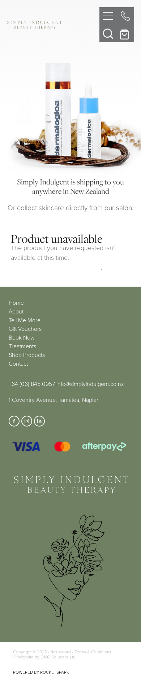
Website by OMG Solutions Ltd (47, 657)
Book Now (22, 337)
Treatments (22, 346)
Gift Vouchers (25, 329)
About (16, 311)
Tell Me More (24, 320)
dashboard (61, 652)
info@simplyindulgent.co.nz (90, 384)
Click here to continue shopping (56, 267)
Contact (18, 363)
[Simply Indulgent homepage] (53, 25)
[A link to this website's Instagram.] (26, 421)
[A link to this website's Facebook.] (14, 421)
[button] (108, 33)
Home (16, 303)
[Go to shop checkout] (125, 33)
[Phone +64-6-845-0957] (125, 16)
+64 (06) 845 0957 (32, 384)
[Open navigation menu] (108, 16)
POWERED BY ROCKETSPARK (41, 672)
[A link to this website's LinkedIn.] (39, 421)
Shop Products (27, 355)
